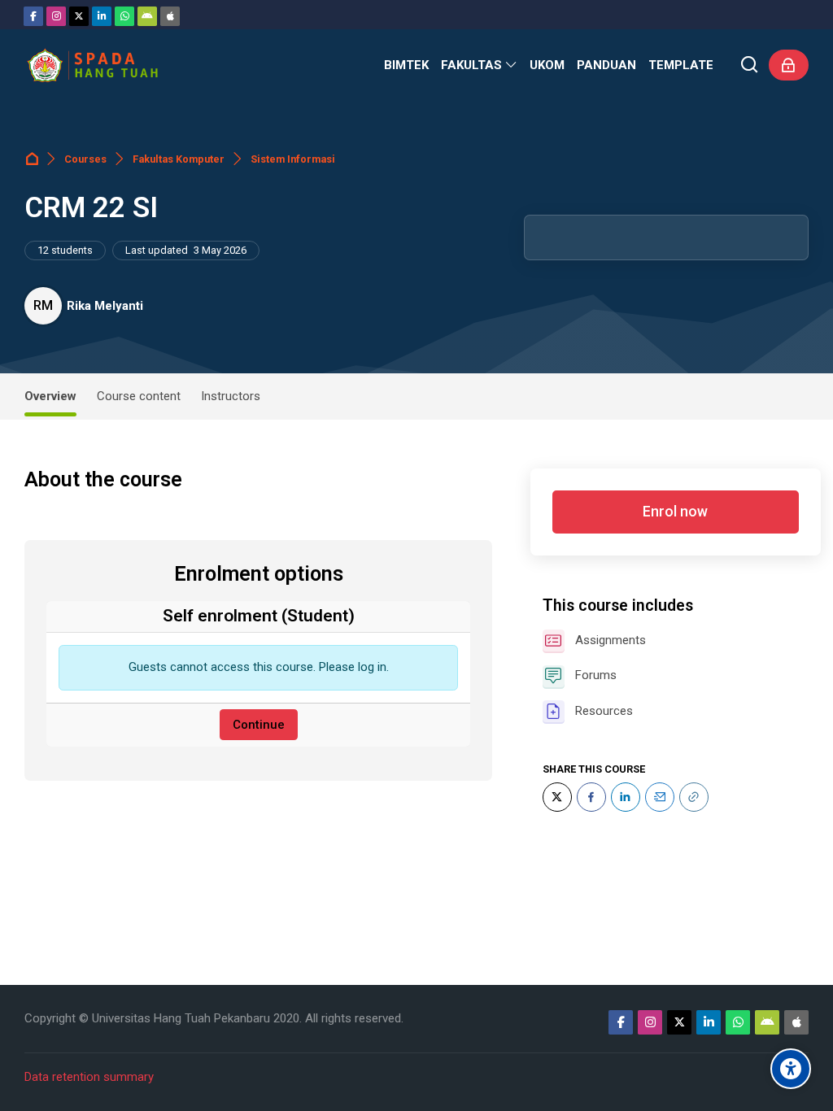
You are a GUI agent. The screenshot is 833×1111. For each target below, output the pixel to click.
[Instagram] (56, 16)
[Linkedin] (101, 16)
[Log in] (789, 65)
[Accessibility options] (790, 1068)
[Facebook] (33, 16)
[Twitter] (79, 16)
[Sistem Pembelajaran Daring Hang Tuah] (91, 65)
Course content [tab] (139, 396)
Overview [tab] (50, 396)
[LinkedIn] (625, 797)
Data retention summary (89, 1077)
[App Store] (170, 16)
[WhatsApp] (124, 16)
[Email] (659, 797)
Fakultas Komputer (179, 159)
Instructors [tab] (230, 396)
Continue (259, 724)
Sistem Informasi (293, 159)
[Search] (749, 65)
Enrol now (675, 511)
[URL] (694, 797)
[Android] (147, 16)
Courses (85, 159)
